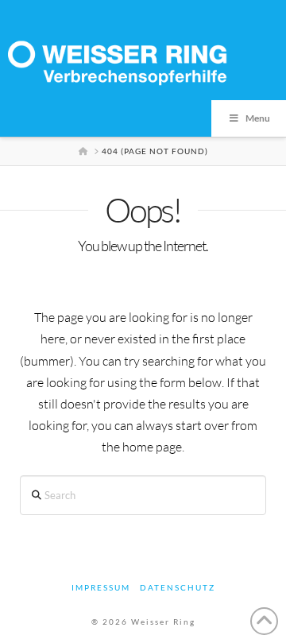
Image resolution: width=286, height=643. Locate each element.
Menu (257, 118)
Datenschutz (177, 587)
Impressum (101, 587)
